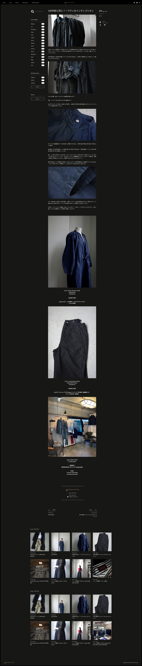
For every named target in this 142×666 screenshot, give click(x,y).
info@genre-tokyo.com (73, 496)
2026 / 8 (37, 77)
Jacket (37, 37)
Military (37, 24)
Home (4, 2)
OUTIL (100, 16)
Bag (37, 59)
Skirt (37, 57)
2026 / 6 (37, 83)
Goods (37, 62)
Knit (37, 65)
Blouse (37, 43)
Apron (37, 51)
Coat (37, 35)
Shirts (37, 40)
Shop (10, 2)
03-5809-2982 (73, 495)
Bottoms (37, 54)
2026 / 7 (37, 80)
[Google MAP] (79, 467)
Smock (37, 48)
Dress (37, 46)
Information (25, 2)
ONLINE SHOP (35, 2)
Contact (17, 2)
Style (37, 32)
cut (37, 26)
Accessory (37, 29)
